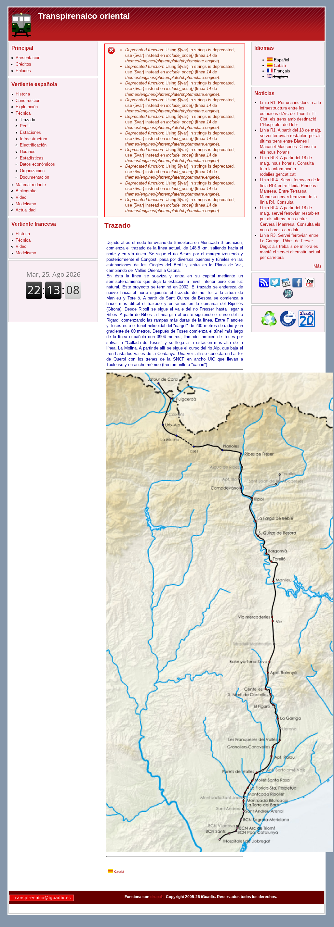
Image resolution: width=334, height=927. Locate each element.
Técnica (23, 113)
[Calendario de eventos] (286, 286)
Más (318, 266)
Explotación (27, 106)
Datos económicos (37, 164)
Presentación (28, 57)
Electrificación (33, 145)
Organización (32, 170)
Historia (23, 94)
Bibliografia (26, 190)
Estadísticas (32, 158)
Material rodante (31, 184)
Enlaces (23, 70)
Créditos (23, 64)
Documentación (34, 177)
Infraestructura (33, 138)
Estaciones (30, 132)
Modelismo (26, 203)
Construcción (28, 100)
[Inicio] (21, 23)
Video (21, 197)
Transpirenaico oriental (84, 16)
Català (118, 871)
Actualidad (25, 210)
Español (281, 59)
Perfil (25, 125)
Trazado (27, 119)
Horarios (27, 151)
